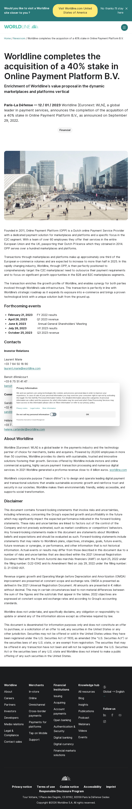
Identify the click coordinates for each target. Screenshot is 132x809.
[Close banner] (126, 10)
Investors (10, 711)
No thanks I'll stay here (112, 10)
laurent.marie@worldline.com (22, 368)
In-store (34, 691)
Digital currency (64, 744)
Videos (82, 730)
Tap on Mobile (38, 733)
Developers (11, 717)
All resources (86, 691)
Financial (64, 130)
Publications (86, 711)
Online (33, 698)
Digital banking (63, 737)
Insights (83, 704)
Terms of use (46, 786)
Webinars (84, 724)
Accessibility (92, 786)
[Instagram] (104, 721)
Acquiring (59, 702)
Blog (81, 698)
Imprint (111, 786)
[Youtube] (120, 715)
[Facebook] (112, 715)
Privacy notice (22, 786)
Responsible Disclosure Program (61, 791)
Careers (9, 698)
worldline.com (118, 470)
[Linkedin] (104, 715)
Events (82, 737)
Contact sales (13, 741)
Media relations (14, 724)
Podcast (83, 717)
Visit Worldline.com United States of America (75, 10)
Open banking (62, 720)
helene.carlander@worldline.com (24, 429)
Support (34, 739)
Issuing (58, 696)
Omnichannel (37, 704)
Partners (9, 704)
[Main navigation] (124, 27)
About (8, 691)
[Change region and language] (104, 696)
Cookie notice (69, 786)
